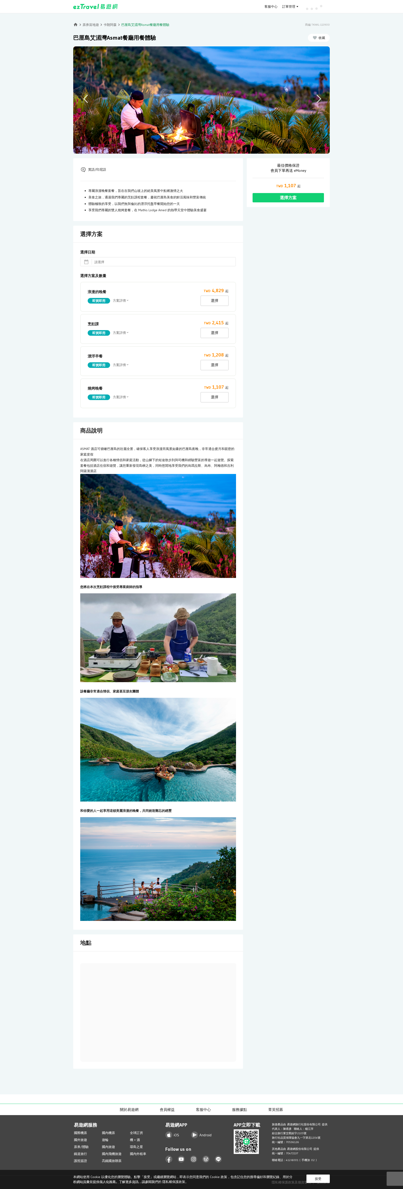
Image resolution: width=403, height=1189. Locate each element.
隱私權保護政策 (173, 1182)
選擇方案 (288, 197)
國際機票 (80, 1133)
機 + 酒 (135, 1140)
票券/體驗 (81, 1147)
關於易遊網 (129, 1109)
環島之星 (136, 1147)
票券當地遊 (91, 24)
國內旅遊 (108, 1147)
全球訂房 (136, 1133)
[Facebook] (169, 1159)
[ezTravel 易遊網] (95, 6)
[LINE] (218, 1159)
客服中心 (271, 6)
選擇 (214, 300)
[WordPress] (206, 1159)
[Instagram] (193, 1159)
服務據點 (239, 1109)
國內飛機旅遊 (112, 1154)
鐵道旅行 (80, 1154)
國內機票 (108, 1133)
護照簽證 (80, 1161)
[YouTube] (181, 1159)
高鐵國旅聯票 (112, 1161)
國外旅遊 (80, 1140)
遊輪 (105, 1140)
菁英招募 (275, 1109)
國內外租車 (138, 1154)
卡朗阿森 (110, 24)
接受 (318, 1179)
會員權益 (167, 1109)
